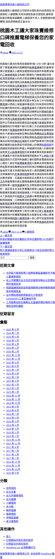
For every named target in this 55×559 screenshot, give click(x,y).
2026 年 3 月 (12, 348)
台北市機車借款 (14, 495)
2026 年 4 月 (12, 344)
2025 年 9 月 (12, 362)
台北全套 (11, 492)
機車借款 (11, 514)
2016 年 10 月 (13, 469)
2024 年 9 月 (12, 407)
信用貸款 (11, 488)
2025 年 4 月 (12, 381)
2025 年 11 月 (13, 359)
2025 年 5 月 (12, 377)
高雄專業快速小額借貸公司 (14, 4)
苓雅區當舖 (12, 517)
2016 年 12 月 (13, 462)
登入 (8, 536)
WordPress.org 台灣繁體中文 (21, 547)
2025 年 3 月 (12, 384)
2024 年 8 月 (12, 410)
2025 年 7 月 (12, 370)
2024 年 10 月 (13, 403)
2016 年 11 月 (13, 465)
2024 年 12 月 (13, 395)
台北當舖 (11, 499)
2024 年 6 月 (12, 418)
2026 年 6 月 (12, 337)
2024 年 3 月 (12, 429)
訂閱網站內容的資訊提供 (19, 540)
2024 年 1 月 (12, 436)
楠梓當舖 (11, 510)
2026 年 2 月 (12, 351)
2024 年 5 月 (12, 421)
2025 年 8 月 (12, 366)
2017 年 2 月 (12, 454)
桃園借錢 (46, 145)
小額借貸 (29, 232)
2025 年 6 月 (12, 373)
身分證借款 (12, 521)
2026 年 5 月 (12, 340)
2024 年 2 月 (12, 432)
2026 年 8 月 (12, 329)
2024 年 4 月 (12, 425)
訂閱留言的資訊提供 (17, 544)
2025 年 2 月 (12, 388)
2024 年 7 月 (12, 414)
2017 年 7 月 (12, 451)
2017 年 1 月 (12, 458)
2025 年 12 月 (13, 355)
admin (5, 52)
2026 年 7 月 (12, 333)
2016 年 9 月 (12, 473)
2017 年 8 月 (12, 447)
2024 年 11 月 (13, 399)
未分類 (9, 506)
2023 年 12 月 (13, 440)
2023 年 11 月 (13, 443)
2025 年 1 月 (12, 392)
